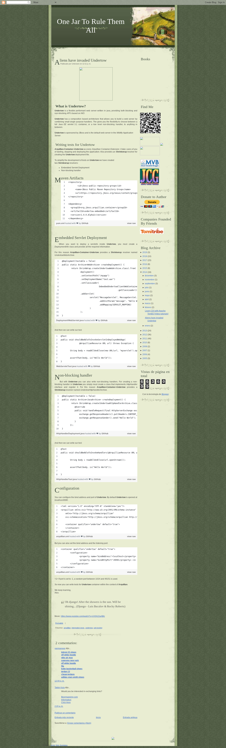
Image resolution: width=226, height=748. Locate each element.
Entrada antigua (130, 717)
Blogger (165, 394)
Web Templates (62, 745)
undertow (89, 628)
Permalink (59, 623)
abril (147, 299)
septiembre (150, 283)
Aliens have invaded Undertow (83, 60)
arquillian (67, 628)
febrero (148, 307)
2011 (144, 338)
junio (147, 291)
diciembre (149, 275)
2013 (144, 330)
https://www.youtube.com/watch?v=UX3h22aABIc (83, 616)
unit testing (98, 628)
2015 (144, 268)
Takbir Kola (60, 687)
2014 (144, 272)
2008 (144, 346)
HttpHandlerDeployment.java (70, 433)
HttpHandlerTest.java (66, 479)
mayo (147, 295)
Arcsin (53, 745)
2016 (144, 264)
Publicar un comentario (65, 713)
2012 (144, 334)
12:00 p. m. (59, 681)
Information (66, 700)
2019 (144, 252)
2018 (144, 256)
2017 (144, 260)
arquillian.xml (62, 536)
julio (147, 287)
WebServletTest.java (66, 366)
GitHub (85, 223)
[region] (99, 200)
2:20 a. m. (59, 706)
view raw (131, 223)
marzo (147, 303)
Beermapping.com (69, 697)
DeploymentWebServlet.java (70, 320)
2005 (144, 358)
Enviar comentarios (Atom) (79, 723)
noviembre (149, 279)
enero (147, 326)
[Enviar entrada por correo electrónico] (66, 623)
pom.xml (60, 223)
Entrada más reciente (64, 717)
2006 (144, 354)
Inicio (98, 717)
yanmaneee (60, 648)
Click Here (66, 702)
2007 (144, 350)
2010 (144, 342)
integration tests (78, 628)
